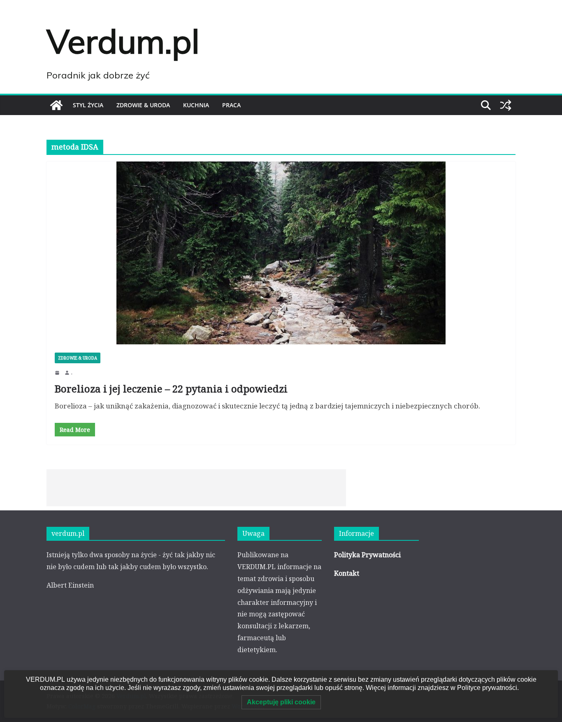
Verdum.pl (123, 41)
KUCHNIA (196, 105)
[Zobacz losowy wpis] (506, 105)
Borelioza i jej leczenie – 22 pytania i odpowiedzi (171, 388)
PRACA (231, 105)
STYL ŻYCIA (88, 105)
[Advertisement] (196, 487)
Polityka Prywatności (367, 554)
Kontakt (346, 573)
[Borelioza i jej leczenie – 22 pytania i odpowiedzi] (281, 252)
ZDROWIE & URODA (143, 105)
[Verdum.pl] (56, 105)
